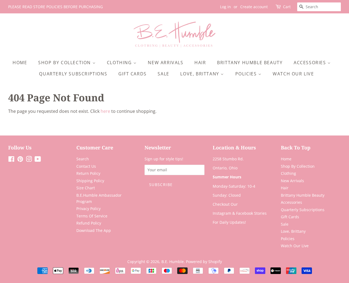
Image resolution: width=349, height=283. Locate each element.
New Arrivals (165, 63)
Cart (287, 6)
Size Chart (85, 187)
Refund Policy (88, 223)
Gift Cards (132, 74)
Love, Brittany (200, 74)
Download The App (93, 230)
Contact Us (86, 166)
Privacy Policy (88, 208)
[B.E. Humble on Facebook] (11, 160)
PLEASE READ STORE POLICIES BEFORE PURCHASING (55, 6)
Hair (200, 63)
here (105, 111)
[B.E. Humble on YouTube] (38, 160)
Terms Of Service (91, 216)
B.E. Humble (172, 261)
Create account (254, 6)
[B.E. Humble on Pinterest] (20, 160)
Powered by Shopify (204, 261)
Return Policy (88, 173)
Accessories (310, 63)
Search (82, 158)
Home (20, 63)
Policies (246, 74)
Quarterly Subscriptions (73, 74)
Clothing (120, 63)
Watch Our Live (293, 74)
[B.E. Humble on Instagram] (29, 160)
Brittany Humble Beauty (249, 63)
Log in (225, 6)
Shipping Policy (90, 180)
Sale (163, 74)
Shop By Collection (65, 63)
